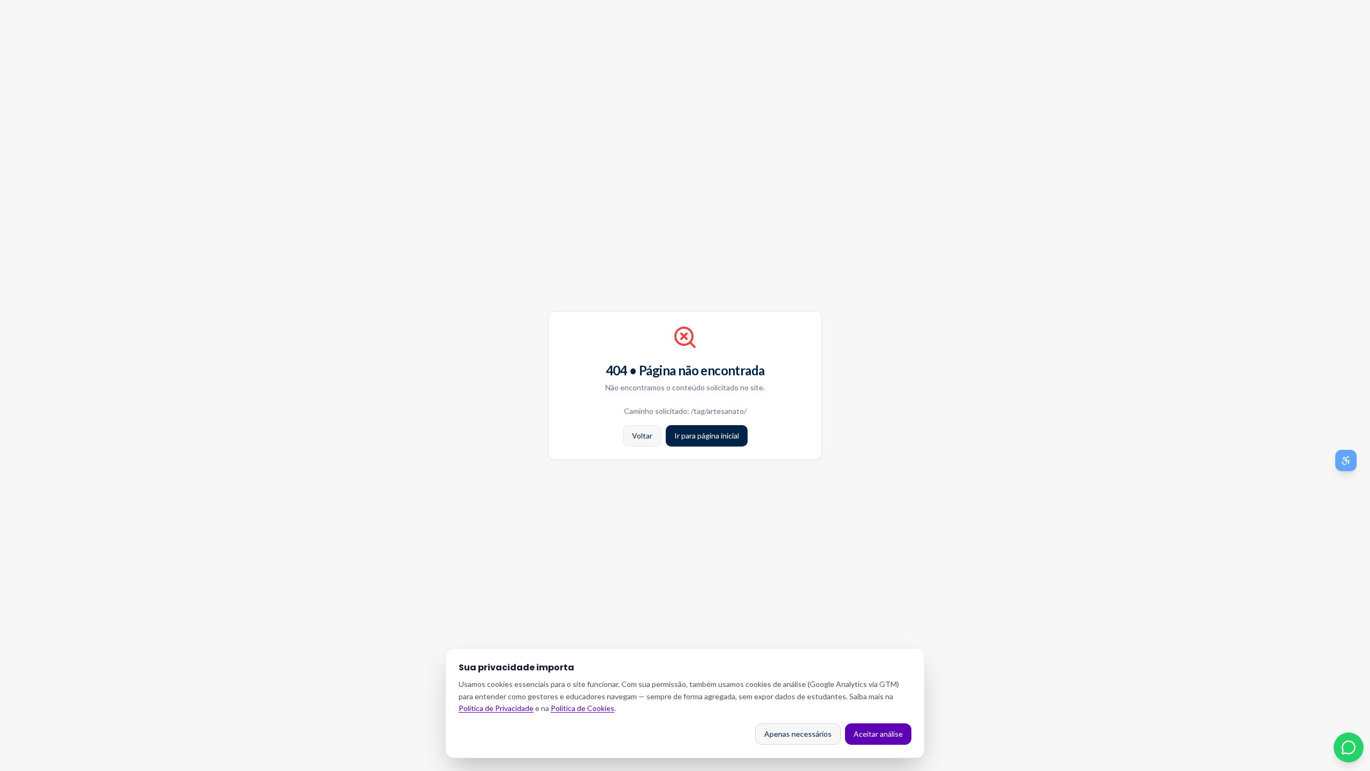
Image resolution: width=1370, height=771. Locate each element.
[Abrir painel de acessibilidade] (1346, 460)
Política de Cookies (582, 708)
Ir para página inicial (706, 435)
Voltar (642, 435)
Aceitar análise (878, 733)
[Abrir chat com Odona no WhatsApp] (1349, 747)
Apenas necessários (798, 733)
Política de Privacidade (496, 708)
